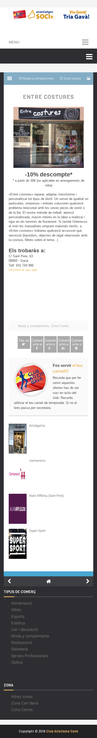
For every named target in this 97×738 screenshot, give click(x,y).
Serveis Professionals (29, 655)
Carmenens (37, 460)
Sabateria (19, 649)
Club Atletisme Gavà (62, 731)
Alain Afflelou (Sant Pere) (46, 496)
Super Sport (37, 531)
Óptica (17, 662)
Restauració (21, 642)
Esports (17, 616)
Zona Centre (60, 326)
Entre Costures (48, 97)
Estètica (18, 623)
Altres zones (22, 696)
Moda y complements (33, 326)
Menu (14, 42)
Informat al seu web (23, 270)
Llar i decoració (24, 629)
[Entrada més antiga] (87, 581)
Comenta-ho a (37, 342)
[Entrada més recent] (9, 581)
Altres (16, 609)
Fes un (24, 340)
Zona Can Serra (24, 703)
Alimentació (21, 603)
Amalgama (37, 425)
